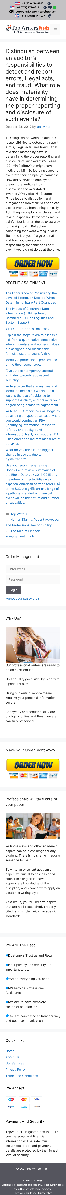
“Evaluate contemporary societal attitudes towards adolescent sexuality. (29, 375)
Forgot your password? (22, 598)
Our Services (15, 1063)
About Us (12, 1057)
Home (10, 1051)
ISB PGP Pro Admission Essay (27, 329)
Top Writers (18, 514)
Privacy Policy (16, 1069)
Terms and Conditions (22, 1076)
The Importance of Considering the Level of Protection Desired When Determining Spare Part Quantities (31, 297)
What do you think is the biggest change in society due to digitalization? (29, 454)
